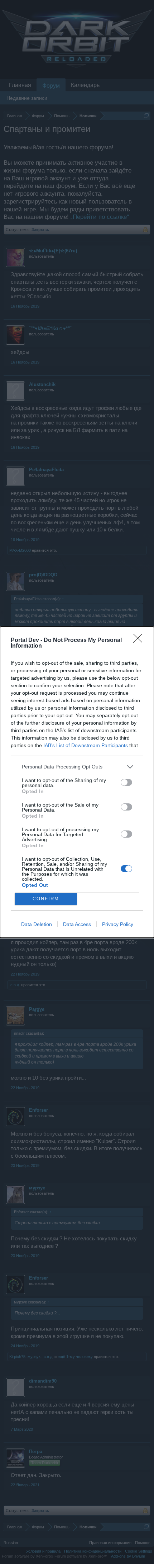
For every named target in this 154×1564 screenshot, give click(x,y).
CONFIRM (46, 898)
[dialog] (77, 782)
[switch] (126, 782)
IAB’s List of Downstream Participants (85, 745)
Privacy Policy (117, 924)
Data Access (77, 924)
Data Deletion (36, 924)
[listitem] (77, 767)
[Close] (140, 640)
